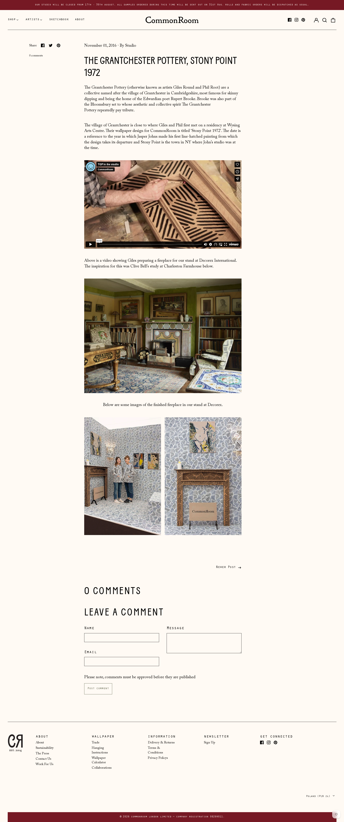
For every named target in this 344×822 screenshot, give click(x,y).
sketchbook (59, 19)
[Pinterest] (303, 20)
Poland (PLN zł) (319, 796)
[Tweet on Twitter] (50, 45)
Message (175, 629)
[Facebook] (290, 20)
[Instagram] (296, 20)
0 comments (36, 55)
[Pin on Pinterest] (58, 45)
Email (90, 653)
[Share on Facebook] (43, 45)
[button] (324, 20)
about (80, 19)
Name (89, 629)
